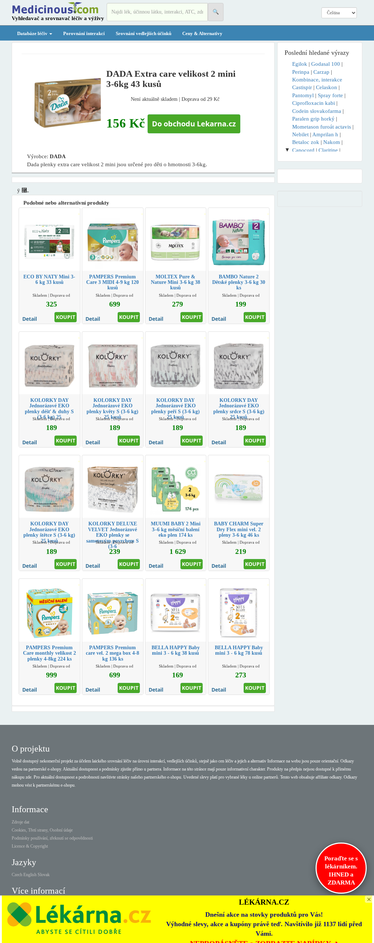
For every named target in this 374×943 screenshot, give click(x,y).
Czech (17, 874)
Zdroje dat (20, 822)
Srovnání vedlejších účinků (143, 33)
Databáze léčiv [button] (33, 33)
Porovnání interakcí (84, 33)
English (30, 874)
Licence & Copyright (30, 846)
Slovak (44, 874)
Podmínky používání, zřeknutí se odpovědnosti (52, 838)
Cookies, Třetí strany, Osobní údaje (42, 830)
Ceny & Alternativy (202, 33)
